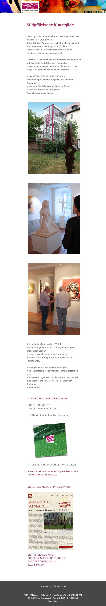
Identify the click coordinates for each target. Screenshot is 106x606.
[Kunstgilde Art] (53, 6)
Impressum (45, 586)
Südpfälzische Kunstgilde (50, 24)
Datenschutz (60, 586)
